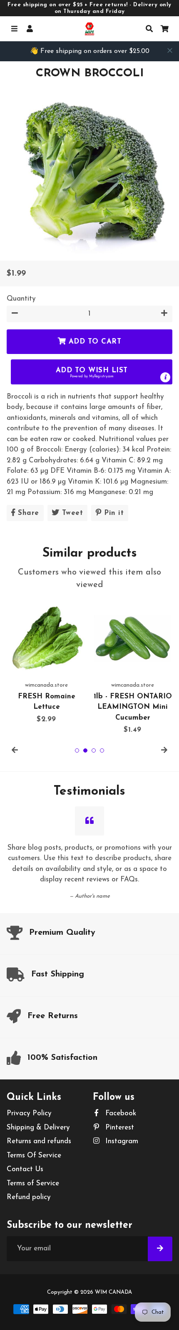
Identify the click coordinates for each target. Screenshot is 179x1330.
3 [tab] (94, 750)
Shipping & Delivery (38, 1127)
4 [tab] (102, 750)
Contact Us (25, 1169)
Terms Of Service (34, 1155)
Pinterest (118, 1127)
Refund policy (29, 1197)
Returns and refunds (39, 1141)
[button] (91, 371)
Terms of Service (33, 1183)
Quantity (21, 298)
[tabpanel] (46, 661)
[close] (169, 50)
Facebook (119, 1113)
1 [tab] (77, 750)
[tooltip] (165, 377)
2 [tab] (85, 750)
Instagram (120, 1141)
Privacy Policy (29, 1113)
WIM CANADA (113, 1292)
